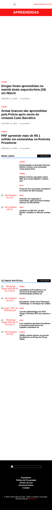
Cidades (4, 82)
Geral (21, 185)
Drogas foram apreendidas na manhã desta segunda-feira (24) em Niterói (23, 89)
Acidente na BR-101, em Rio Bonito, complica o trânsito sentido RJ (34, 212)
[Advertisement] (26, 47)
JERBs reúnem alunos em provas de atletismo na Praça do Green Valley (34, 337)
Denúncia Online (26, 485)
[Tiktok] (33, 503)
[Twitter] (24, 503)
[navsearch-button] (49, 4)
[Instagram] (19, 503)
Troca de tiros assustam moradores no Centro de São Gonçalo (35, 190)
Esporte (22, 298)
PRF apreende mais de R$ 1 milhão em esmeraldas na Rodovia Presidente (25, 139)
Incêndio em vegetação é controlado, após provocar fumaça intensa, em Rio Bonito (34, 201)
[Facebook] (15, 503)
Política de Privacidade (26, 480)
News (21, 195)
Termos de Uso (26, 483)
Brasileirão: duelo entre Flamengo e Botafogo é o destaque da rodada (34, 303)
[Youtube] (28, 503)
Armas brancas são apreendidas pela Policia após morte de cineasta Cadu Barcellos (24, 114)
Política (22, 286)
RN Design (32, 499)
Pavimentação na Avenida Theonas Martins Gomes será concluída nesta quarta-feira (34, 167)
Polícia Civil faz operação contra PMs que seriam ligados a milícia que (33, 179)
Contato (26, 488)
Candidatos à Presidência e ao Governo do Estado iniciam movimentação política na (32, 292)
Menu (3, 4)
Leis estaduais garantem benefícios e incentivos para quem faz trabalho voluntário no (34, 325)
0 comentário (25, 99)
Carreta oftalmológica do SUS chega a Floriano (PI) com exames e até (35, 313)
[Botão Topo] (37, 503)
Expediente (26, 477)
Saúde (21, 308)
